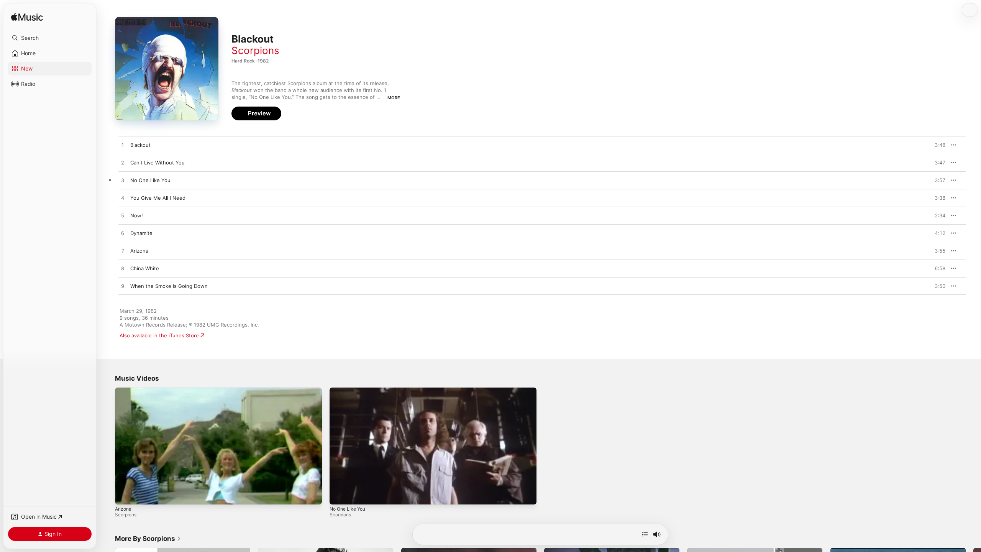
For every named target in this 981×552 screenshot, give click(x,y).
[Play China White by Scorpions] (122, 268)
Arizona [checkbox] (139, 251)
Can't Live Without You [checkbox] (157, 162)
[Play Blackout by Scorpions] (122, 145)
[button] (49, 37)
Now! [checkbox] (136, 215)
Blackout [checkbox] (140, 145)
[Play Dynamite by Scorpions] (122, 233)
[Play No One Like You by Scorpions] (122, 180)
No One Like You (347, 509)
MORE (393, 97)
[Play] (124, 495)
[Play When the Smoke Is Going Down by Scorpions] (122, 286)
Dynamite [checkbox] (141, 233)
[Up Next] (645, 534)
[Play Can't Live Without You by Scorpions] (122, 162)
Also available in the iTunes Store (159, 335)
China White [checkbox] (144, 268)
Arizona (123, 509)
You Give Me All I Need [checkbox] (157, 198)
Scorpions (255, 50)
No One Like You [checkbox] (150, 180)
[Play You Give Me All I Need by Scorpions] (122, 198)
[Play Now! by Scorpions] (122, 215)
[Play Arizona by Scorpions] (122, 251)
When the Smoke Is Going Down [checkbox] (169, 286)
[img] (27, 17)
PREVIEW (937, 145)
